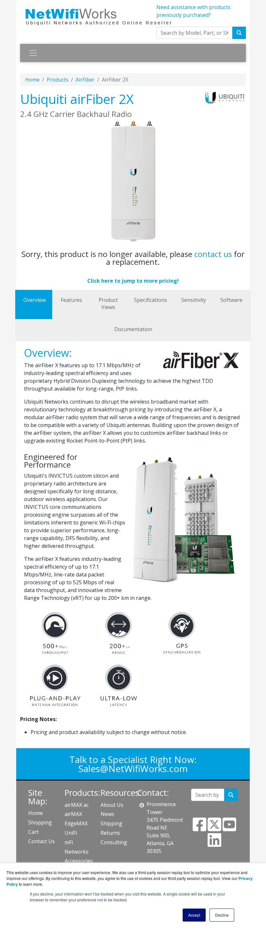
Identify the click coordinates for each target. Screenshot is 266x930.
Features (71, 300)
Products (57, 79)
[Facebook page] (199, 828)
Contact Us (41, 841)
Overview (34, 300)
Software (231, 300)
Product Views (108, 303)
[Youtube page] (229, 828)
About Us (112, 804)
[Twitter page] (214, 828)
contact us (213, 254)
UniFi (71, 832)
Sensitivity (193, 300)
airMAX (73, 814)
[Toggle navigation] (33, 52)
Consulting (114, 842)
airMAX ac (77, 804)
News (107, 814)
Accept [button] (194, 915)
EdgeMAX (76, 823)
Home (32, 79)
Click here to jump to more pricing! (133, 280)
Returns (110, 832)
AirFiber (85, 79)
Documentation (133, 329)
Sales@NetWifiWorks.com (133, 768)
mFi (69, 842)
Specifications (150, 300)
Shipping (111, 823)
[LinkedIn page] (214, 843)
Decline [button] (222, 915)
